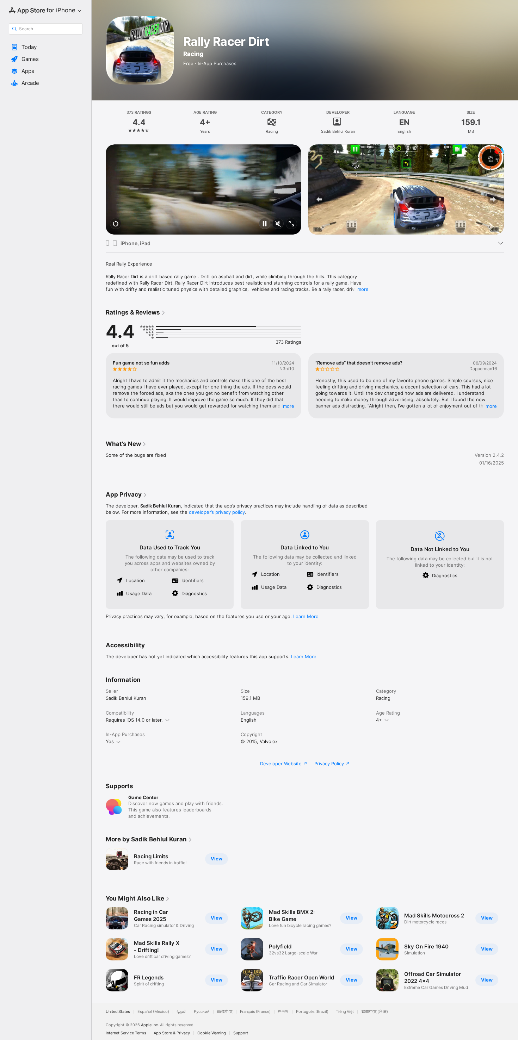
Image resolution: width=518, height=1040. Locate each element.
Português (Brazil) (312, 1012)
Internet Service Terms (126, 1033)
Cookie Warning (211, 1033)
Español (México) (153, 1012)
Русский (202, 1012)
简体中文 (225, 1012)
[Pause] (264, 224)
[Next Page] (511, 189)
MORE (288, 406)
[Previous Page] (99, 189)
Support (240, 1033)
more (363, 289)
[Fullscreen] (291, 224)
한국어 (283, 1012)
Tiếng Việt (345, 1012)
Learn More (306, 616)
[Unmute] (278, 224)
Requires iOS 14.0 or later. (134, 720)
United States (118, 1012)
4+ (379, 720)
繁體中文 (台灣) (374, 1012)
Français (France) (255, 1012)
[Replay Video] (115, 224)
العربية (181, 1012)
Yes (110, 741)
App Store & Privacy (172, 1033)
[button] (45, 47)
